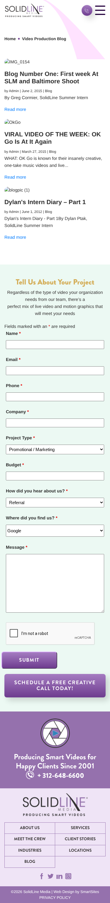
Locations (80, 850)
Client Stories (80, 839)
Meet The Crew (30, 839)
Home (10, 38)
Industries (30, 850)
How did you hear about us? (37, 491)
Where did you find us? (31, 518)
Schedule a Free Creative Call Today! (55, 685)
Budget (15, 464)
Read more (15, 109)
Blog (29, 862)
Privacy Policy (55, 897)
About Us (30, 828)
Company (17, 411)
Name (13, 333)
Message (16, 547)
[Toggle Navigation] (100, 10)
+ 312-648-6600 (60, 775)
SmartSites (89, 892)
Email (13, 359)
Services (80, 828)
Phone (14, 385)
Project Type (20, 438)
